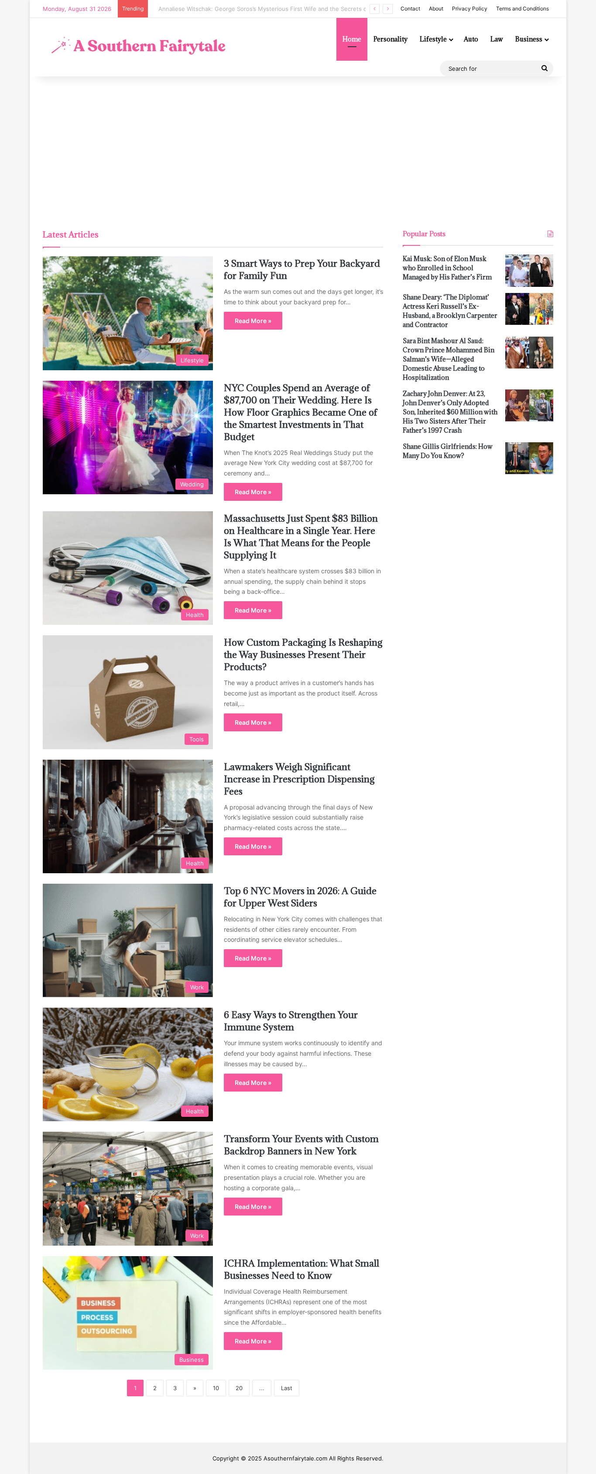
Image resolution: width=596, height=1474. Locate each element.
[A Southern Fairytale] (136, 47)
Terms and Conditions (522, 8)
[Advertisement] (298, 151)
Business (528, 39)
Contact (410, 8)
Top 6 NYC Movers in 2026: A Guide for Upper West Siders (300, 897)
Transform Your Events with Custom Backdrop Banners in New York (301, 1145)
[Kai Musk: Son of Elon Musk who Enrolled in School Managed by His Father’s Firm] (529, 271)
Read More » (253, 320)
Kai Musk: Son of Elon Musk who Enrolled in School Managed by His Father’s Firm (447, 268)
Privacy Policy (469, 8)
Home (352, 39)
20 (239, 1387)
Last (286, 1387)
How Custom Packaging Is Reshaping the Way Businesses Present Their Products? (303, 655)
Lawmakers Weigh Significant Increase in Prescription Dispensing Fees (299, 779)
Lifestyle (433, 39)
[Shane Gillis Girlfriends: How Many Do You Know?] (529, 458)
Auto (471, 39)
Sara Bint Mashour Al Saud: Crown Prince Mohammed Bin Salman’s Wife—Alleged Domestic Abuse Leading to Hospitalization (448, 359)
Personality (390, 39)
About (436, 8)
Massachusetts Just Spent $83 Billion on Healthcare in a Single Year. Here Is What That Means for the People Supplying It (301, 537)
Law (496, 39)
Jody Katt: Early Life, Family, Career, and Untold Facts (225, 8)
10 (216, 1387)
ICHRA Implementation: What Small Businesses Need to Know (301, 1269)
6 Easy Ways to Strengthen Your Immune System (291, 1021)
